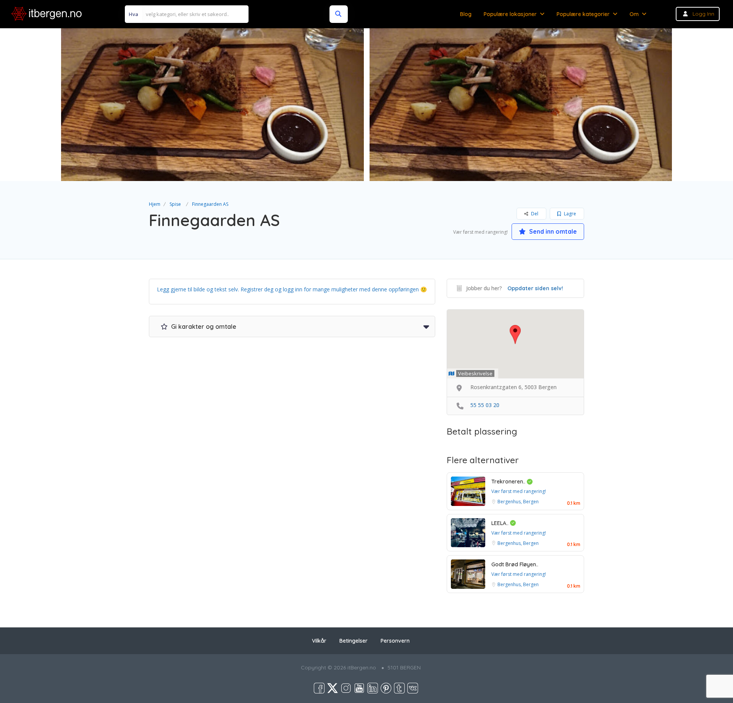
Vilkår (319, 640)
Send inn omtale (552, 231)
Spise (175, 204)
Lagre (569, 213)
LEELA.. (500, 523)
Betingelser (353, 640)
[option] (210, 104)
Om (634, 14)
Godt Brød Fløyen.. (514, 564)
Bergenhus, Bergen (518, 501)
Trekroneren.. (509, 481)
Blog (465, 14)
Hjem (154, 204)
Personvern (395, 640)
